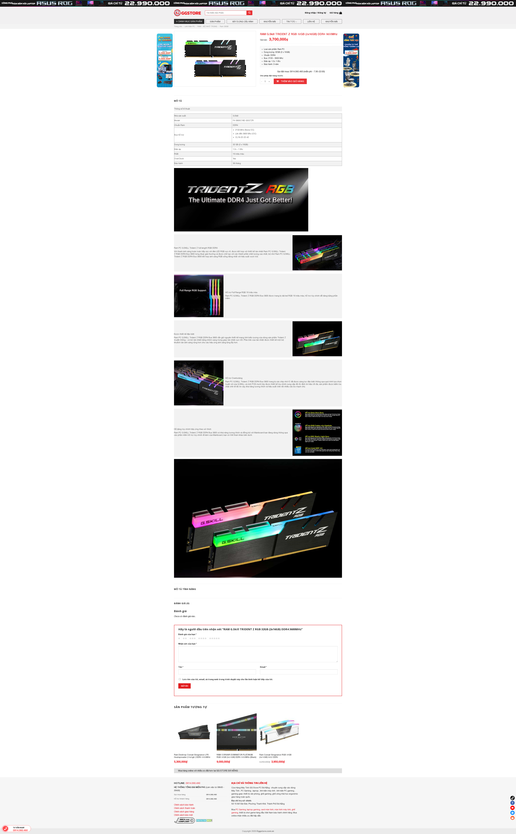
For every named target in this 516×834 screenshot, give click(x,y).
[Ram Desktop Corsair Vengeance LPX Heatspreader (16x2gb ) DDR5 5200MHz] (194, 732)
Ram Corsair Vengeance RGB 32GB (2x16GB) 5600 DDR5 (275, 756)
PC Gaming (241, 809)
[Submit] (249, 12)
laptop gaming (253, 809)
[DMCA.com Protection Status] (203, 820)
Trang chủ (178, 26)
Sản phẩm (215, 21)
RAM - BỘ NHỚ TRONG (207, 26)
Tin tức (290, 21)
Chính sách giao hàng (184, 811)
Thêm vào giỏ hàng (292, 81)
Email (263, 667)
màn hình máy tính (283, 809)
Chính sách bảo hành (184, 805)
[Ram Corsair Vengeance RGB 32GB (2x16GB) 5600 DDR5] (279, 732)
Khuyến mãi (270, 21)
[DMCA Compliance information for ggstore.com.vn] (184, 820)
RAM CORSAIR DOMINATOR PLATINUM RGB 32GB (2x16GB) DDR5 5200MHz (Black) (236, 756)
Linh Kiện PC (190, 26)
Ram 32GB (224, 26)
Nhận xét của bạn (187, 644)
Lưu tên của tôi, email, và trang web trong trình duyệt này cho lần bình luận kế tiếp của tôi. (227, 679)
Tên (180, 667)
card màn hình (267, 809)
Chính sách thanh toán (184, 808)
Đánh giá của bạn (187, 634)
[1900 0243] (5, 828)
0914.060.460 (193, 783)
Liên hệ (311, 21)
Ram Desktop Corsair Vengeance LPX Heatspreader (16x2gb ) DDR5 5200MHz (192, 756)
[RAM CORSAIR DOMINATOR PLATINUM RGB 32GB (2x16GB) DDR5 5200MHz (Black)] (237, 732)
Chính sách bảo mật (183, 815)
